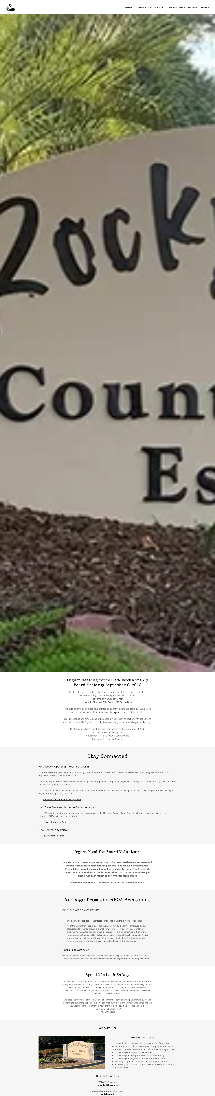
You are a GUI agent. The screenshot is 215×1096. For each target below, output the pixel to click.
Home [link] (128, 7)
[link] (10, 7)
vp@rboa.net (107, 1094)
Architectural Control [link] (182, 7)
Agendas (117, 712)
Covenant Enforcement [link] (150, 7)
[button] (205, 7)
